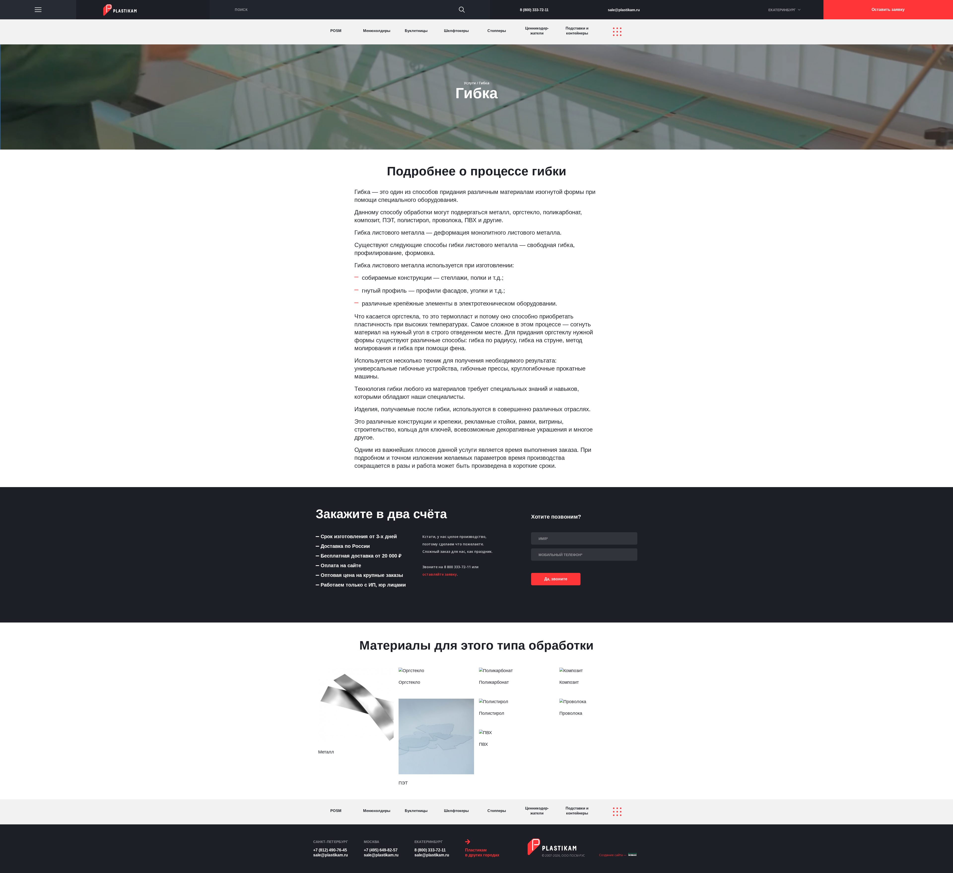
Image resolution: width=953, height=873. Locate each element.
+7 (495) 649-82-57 (381, 850)
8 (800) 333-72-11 (534, 10)
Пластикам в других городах (482, 852)
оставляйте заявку (439, 574)
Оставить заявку (888, 9)
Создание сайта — (612, 855)
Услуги (470, 83)
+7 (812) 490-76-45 (330, 850)
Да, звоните (555, 579)
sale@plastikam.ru (624, 10)
